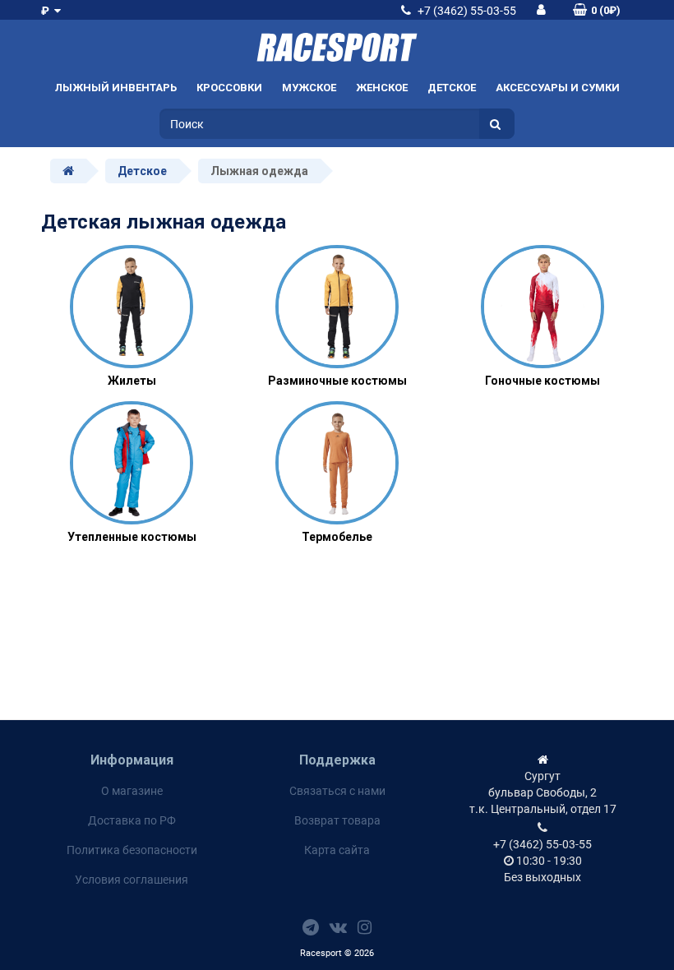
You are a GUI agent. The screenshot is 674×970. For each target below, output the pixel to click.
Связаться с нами (337, 790)
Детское (451, 87)
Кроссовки (229, 87)
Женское (382, 87)
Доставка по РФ (132, 820)
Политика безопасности (132, 850)
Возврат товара (337, 820)
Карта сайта (337, 850)
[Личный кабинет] (541, 9)
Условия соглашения (131, 879)
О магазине (132, 790)
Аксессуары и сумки (558, 87)
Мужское (309, 87)
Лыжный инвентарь (116, 87)
